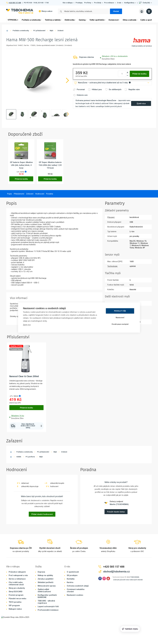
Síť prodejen (72, 575)
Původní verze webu (17, 598)
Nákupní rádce (15, 609)
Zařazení (29, 194)
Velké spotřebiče (97, 20)
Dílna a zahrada (129, 20)
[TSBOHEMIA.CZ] (19, 11)
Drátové (60, 30)
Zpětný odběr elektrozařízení (44, 590)
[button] (145, 2)
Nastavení (120, 317)
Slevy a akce (46, 11)
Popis (9, 194)
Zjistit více (27, 325)
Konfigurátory (129, 3)
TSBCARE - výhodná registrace (46, 602)
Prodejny (79, 3)
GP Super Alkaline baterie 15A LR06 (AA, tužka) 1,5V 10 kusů (50, 165)
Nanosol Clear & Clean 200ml (24, 376)
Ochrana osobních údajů (78, 586)
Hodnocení (39, 194)
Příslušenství (19, 194)
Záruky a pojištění (45, 579)
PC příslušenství (39, 30)
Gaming (82, 20)
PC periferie (30, 457)
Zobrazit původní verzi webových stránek (128, 580)
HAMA (18, 457)
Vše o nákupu (68, 3)
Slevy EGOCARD (15, 591)
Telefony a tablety (53, 20)
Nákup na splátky (45, 575)
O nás (119, 3)
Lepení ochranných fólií (48, 606)
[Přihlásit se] (141, 11)
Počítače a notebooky (31, 20)
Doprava (41, 572)
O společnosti (73, 572)
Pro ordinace (109, 3)
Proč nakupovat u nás (18, 575)
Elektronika (70, 20)
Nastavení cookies (75, 595)
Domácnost (114, 20)
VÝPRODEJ (13, 20)
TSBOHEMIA (134, 577)
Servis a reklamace (17, 579)
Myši (51, 30)
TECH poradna (15, 602)
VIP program (14, 605)
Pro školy (97, 3)
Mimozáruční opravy (46, 586)
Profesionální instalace (48, 610)
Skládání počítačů (45, 582)
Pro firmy (87, 3)
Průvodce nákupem (17, 572)
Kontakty (70, 579)
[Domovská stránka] (7, 31)
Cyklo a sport (146, 20)
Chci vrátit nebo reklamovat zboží (16, 583)
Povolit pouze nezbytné (120, 324)
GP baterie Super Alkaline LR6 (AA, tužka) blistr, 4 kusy (21, 165)
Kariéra (70, 582)
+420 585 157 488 (14, 3)
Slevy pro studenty (17, 588)
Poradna (49, 194)
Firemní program (16, 595)
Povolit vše (120, 311)
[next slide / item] (67, 114)
